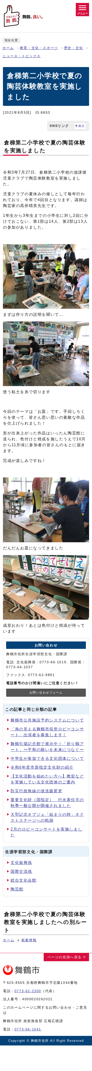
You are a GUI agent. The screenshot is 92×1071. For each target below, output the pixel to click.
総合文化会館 (24, 880)
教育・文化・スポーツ (39, 48)
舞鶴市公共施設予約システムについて (47, 720)
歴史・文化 (73, 48)
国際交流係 (21, 871)
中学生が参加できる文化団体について (47, 758)
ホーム (8, 48)
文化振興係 (21, 863)
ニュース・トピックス (21, 56)
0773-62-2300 (27, 991)
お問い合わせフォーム (46, 692)
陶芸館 (17, 889)
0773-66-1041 (27, 1029)
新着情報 (29, 940)
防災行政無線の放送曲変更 (36, 791)
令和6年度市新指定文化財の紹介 (42, 767)
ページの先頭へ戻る (64, 957)
